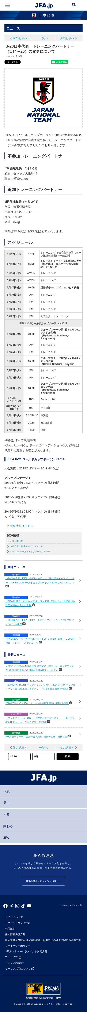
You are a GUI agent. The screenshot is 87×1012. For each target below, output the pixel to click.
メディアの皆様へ (15, 962)
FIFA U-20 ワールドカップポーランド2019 (30, 551)
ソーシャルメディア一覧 (70, 905)
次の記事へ (67, 38)
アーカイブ (11, 957)
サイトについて (14, 917)
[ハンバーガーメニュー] (7, 5)
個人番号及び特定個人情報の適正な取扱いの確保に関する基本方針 (43, 940)
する (6, 814)
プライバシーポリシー (17, 945)
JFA (6, 837)
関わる (8, 826)
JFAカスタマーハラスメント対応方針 (26, 951)
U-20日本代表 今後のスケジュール (26, 546)
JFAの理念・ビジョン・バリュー (43, 881)
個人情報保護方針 (15, 934)
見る (6, 802)
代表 (6, 791)
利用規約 (10, 928)
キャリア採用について (17, 968)
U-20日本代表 (16, 540)
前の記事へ (20, 38)
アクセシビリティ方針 (17, 922)
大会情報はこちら (21, 526)
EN (74, 5)
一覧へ (43, 38)
